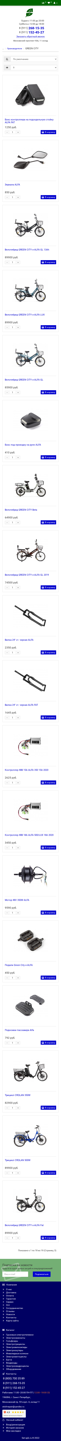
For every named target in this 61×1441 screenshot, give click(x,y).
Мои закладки (13, 1431)
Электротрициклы (15, 1344)
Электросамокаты (15, 1338)
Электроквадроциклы (17, 1366)
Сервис (9, 1302)
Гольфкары (12, 1341)
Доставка (11, 1292)
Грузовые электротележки (19, 1334)
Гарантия (11, 1298)
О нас (9, 1289)
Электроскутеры (14, 1350)
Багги (9, 1359)
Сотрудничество (14, 1308)
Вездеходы (11, 1363)
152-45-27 (31, 32)
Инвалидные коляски (17, 1353)
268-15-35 (31, 28)
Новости (10, 1314)
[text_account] (55, 3)
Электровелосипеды (16, 1347)
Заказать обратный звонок (30, 36)
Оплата (10, 1295)
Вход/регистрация (15, 1424)
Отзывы (10, 1311)
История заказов (15, 1427)
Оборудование (13, 1369)
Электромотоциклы (16, 1356)
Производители (14, 48)
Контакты (11, 1317)
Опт (8, 1305)
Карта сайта (12, 1320)
